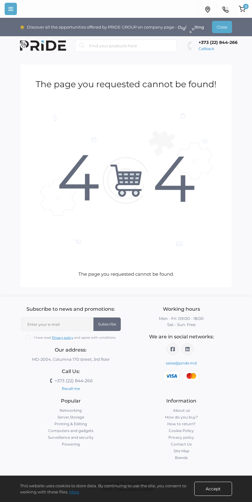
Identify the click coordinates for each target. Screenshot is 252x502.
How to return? (181, 424)
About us (181, 410)
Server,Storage (70, 417)
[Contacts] (225, 9)
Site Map (181, 451)
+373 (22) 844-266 (218, 42)
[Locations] (207, 9)
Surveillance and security (71, 437)
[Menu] (11, 9)
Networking (71, 410)
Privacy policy (62, 338)
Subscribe (107, 324)
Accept (213, 489)
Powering (71, 444)
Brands (181, 457)
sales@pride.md (181, 363)
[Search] (82, 46)
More (74, 491)
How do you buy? (181, 417)
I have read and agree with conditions (75, 338)
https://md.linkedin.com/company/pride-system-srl (187, 349)
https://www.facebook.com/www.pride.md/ (173, 349)
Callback (206, 48)
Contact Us (181, 444)
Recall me (71, 388)
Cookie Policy (181, 430)
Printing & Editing (70, 424)
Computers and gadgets (70, 430)
